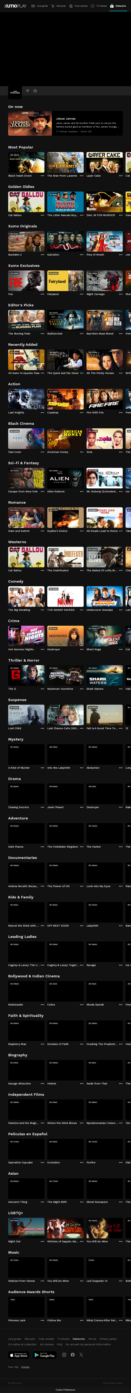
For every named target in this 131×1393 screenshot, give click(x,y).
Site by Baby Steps (113, 1383)
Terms (92, 1338)
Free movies (81, 6)
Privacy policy (108, 1338)
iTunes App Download (19, 1356)
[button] (65, 123)
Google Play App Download (44, 1356)
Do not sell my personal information (88, 1344)
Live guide (42, 6)
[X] (81, 1354)
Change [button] (25, 1367)
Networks (121, 6)
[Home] (15, 6)
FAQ (59, 1344)
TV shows (101, 6)
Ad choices (47, 1344)
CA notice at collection (22, 1344)
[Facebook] (72, 1354)
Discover (61, 6)
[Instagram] (64, 1354)
